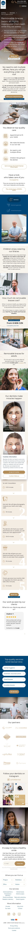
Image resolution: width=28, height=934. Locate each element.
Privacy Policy (14, 926)
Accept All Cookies (14, 472)
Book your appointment (14, 96)
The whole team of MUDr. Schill (14, 189)
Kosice (17, 884)
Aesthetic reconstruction (12, 674)
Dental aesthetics (8, 892)
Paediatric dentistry (7, 899)
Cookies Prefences (14, 476)
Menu (24, 6)
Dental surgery (20, 894)
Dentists (16, 199)
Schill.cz (3, 12)
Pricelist (8, 906)
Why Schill (20, 906)
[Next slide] (24, 229)
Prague (5, 880)
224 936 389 (21, 1)
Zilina (4, 884)
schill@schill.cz (14, 835)
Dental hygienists (16, 205)
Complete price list (13, 325)
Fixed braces (8, 679)
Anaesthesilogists (16, 210)
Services (12, 12)
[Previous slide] (3, 229)
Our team (7, 908)
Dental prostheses (8, 897)
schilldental (15, 780)
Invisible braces (9, 685)
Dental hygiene (9, 668)
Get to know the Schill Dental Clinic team (14, 166)
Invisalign (21, 363)
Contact (20, 908)
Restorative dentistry (20, 897)
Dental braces (20, 892)
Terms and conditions (14, 928)
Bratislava (18, 880)
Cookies (14, 930)
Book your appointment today (14, 318)
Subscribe (20, 863)
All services (14, 691)
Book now (14, 56)
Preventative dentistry (7, 894)
